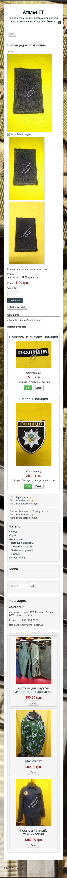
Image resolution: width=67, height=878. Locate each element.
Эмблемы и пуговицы (22, 550)
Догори (59, 868)
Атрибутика (16, 539)
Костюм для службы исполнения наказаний (34, 690)
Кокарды (15, 553)
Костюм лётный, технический (33, 832)
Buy (28, 387)
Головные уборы (18, 557)
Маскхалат (33, 761)
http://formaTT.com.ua (31, 624)
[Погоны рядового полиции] (26, 168)
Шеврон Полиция (33, 399)
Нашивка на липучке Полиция (33, 337)
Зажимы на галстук (21, 546)
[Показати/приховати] (58, 25)
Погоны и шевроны (22, 542)
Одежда (13, 531)
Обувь (12, 535)
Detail (38, 387)
